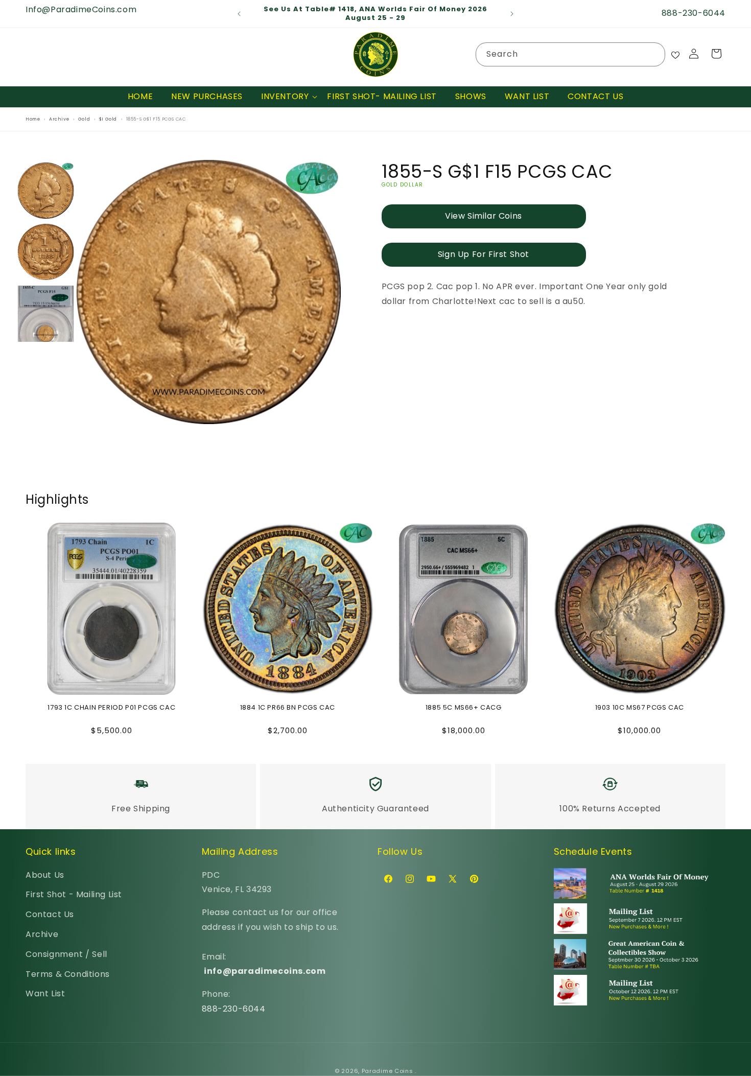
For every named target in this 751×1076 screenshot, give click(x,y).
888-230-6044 (234, 1009)
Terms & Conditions (68, 974)
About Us (45, 875)
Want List (45, 993)
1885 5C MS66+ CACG (464, 708)
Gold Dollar (403, 185)
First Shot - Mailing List (74, 894)
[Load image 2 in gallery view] (46, 252)
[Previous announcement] (239, 14)
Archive (42, 934)
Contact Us (50, 914)
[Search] (653, 54)
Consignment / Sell (66, 954)
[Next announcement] (512, 14)
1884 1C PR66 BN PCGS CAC (287, 708)
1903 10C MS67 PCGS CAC (639, 708)
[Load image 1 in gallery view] (46, 190)
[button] (285, 96)
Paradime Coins (387, 1071)
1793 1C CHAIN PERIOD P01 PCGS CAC (111, 708)
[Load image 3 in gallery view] (46, 314)
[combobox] (570, 54)
